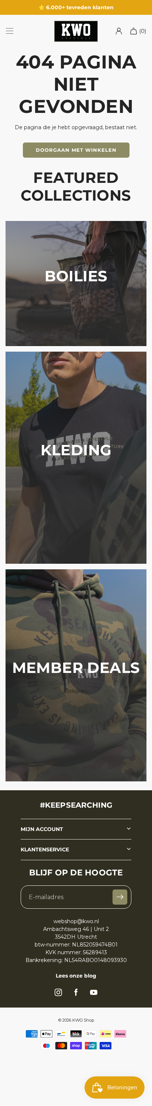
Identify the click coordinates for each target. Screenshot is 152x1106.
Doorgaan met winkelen (76, 150)
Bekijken (76, 299)
